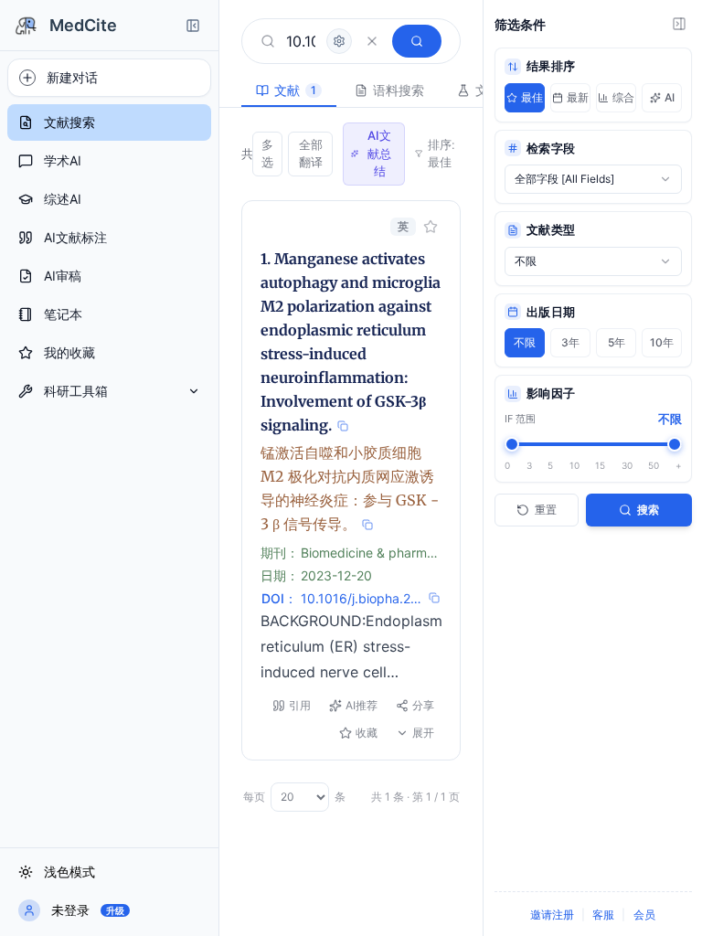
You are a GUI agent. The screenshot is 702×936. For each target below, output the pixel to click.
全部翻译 (311, 153)
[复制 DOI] (434, 597)
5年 (616, 342)
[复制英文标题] (342, 426)
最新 (578, 97)
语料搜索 (398, 90)
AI (670, 97)
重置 (546, 509)
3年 (570, 342)
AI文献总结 (379, 153)
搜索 (648, 509)
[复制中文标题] (367, 524)
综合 (623, 97)
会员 (644, 914)
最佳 (532, 97)
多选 (267, 153)
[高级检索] (339, 41)
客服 (603, 914)
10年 (662, 342)
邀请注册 (552, 914)
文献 (295, 90)
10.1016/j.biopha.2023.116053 (362, 598)
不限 (525, 342)
